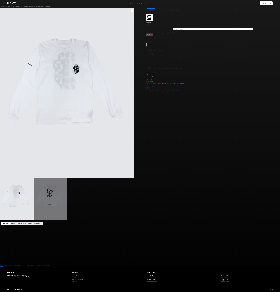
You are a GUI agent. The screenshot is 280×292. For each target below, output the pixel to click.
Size (147, 29)
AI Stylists (74, 281)
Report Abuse (149, 81)
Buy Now (149, 34)
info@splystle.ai (225, 281)
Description (5, 223)
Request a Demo (266, 3)
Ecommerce (75, 275)
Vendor (13, 223)
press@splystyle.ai (226, 277)
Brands (154, 83)
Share (149, 85)
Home (1, 6)
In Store (74, 277)
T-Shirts (17, 6)
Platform (131, 3)
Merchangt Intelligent (77, 279)
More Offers (37, 223)
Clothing (9, 6)
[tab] (5, 223)
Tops (13, 6)
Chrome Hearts (151, 8)
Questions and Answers (25, 223)
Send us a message (152, 277)
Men (5, 6)
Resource (139, 3)
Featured (174, 83)
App (145, 3)
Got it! (1, 266)
